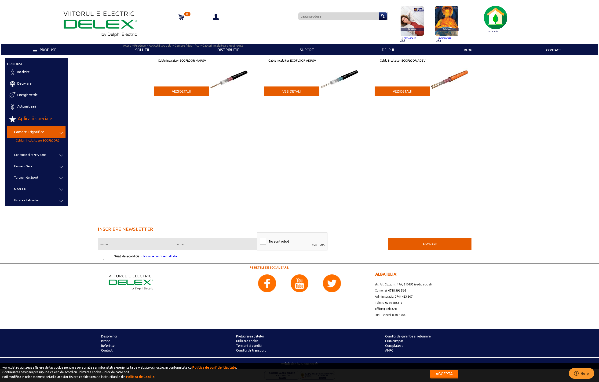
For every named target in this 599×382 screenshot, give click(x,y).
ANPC (389, 350)
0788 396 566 (397, 290)
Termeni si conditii (249, 346)
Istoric (105, 341)
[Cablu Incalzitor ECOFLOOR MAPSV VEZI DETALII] (229, 73)
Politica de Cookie (140, 377)
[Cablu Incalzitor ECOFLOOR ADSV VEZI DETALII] (449, 73)
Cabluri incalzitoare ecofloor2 (222, 45)
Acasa (127, 45)
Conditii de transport (251, 350)
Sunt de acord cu (126, 256)
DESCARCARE (410, 38)
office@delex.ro (386, 308)
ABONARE (430, 244)
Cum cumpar (394, 341)
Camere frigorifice (187, 45)
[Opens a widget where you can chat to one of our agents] (581, 374)
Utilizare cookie (247, 341)
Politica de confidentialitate (214, 367)
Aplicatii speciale (34, 118)
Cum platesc (394, 346)
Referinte (108, 346)
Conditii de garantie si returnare (408, 336)
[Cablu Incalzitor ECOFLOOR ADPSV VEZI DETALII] (339, 73)
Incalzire (23, 72)
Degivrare (24, 84)
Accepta (444, 373)
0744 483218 (393, 302)
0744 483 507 (404, 296)
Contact (107, 350)
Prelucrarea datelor (250, 336)
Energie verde (27, 95)
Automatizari (26, 107)
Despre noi (109, 336)
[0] (168, 13)
